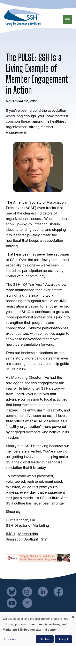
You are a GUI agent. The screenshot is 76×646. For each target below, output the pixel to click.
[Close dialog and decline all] (73, 616)
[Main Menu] (67, 19)
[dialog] (38, 630)
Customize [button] (9, 639)
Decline (45, 639)
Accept (63, 639)
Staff (45, 539)
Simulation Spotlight (22, 539)
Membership (28, 534)
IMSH (10, 534)
